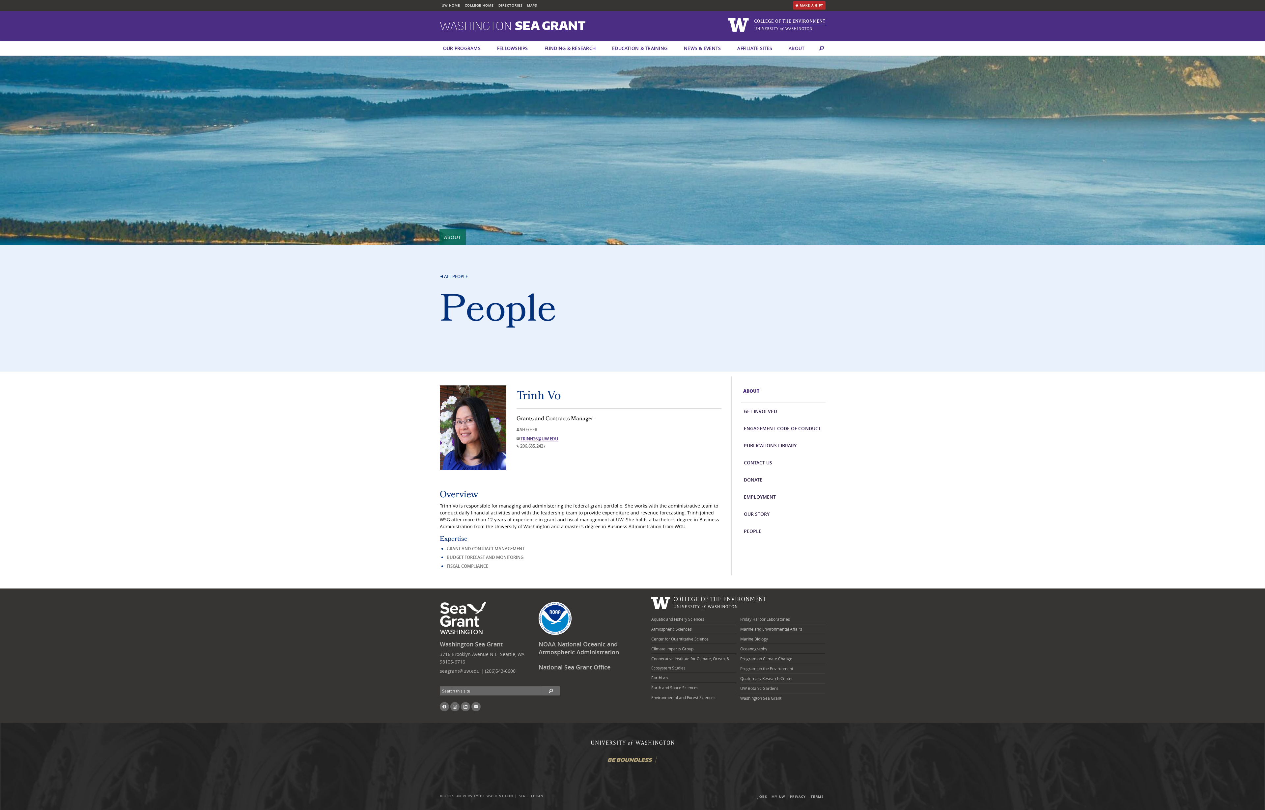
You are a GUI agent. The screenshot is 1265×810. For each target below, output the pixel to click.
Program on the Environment (766, 668)
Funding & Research (570, 48)
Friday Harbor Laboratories (765, 619)
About (796, 48)
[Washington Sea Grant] (464, 618)
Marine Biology (754, 638)
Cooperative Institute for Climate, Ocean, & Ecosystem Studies (690, 663)
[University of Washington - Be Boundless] (632, 762)
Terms (817, 797)
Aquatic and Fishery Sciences (677, 619)
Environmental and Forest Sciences (683, 697)
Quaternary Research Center (766, 678)
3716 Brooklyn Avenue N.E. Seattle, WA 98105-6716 (482, 658)
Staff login (531, 796)
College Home (479, 5)
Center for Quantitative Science (680, 638)
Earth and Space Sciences (674, 687)
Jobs (762, 797)
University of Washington (485, 796)
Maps (532, 5)
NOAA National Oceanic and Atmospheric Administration (579, 648)
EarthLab (659, 677)
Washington (512, 26)
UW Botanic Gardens (759, 688)
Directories (510, 5)
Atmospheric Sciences (671, 629)
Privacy (798, 797)
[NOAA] (555, 618)
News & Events (702, 48)
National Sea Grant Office (574, 667)
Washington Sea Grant (471, 644)
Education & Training (639, 48)
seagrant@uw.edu (460, 671)
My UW (778, 797)
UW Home (451, 5)
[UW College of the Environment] (709, 602)
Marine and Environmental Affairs (771, 629)
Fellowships (512, 48)
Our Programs (462, 48)
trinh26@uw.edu (539, 439)
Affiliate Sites (754, 48)
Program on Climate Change (766, 658)
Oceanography (753, 648)
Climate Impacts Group (672, 648)
